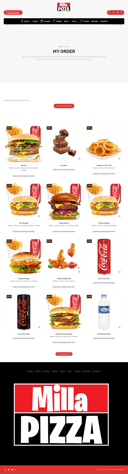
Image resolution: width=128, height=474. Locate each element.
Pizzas (26, 21)
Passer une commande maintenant (24, 176)
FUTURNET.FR (107, 469)
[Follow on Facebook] (5, 469)
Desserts (104, 21)
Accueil (48, 4)
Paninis (59, 21)
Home (60, 46)
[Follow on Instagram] (15, 469)
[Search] (121, 12)
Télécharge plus (64, 354)
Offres (35, 21)
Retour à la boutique (64, 106)
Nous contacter (83, 4)
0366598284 (13, 13)
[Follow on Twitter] (8, 469)
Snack (66, 21)
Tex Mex (86, 21)
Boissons (94, 21)
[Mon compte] (109, 12)
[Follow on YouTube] (12, 469)
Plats (74, 21)
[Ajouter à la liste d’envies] (39, 159)
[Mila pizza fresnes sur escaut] (64, 7)
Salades (47, 21)
